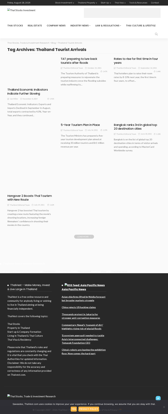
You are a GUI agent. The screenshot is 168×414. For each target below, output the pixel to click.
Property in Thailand (18, 327)
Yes (74, 409)
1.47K (105, 71)
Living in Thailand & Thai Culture (25, 335)
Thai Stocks (15, 25)
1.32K (158, 134)
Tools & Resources (138, 2)
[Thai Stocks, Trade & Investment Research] (31, 395)
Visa (103, 271)
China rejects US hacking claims (79, 307)
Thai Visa (119, 2)
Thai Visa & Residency (19, 339)
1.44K (158, 71)
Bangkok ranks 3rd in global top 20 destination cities (135, 127)
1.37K (105, 130)
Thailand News (119, 271)
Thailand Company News (22, 186)
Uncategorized (18, 189)
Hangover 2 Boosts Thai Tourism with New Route (29, 198)
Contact (155, 2)
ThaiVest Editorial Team (73, 68)
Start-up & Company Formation (24, 331)
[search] (156, 34)
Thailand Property (86, 2)
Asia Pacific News (74, 289)
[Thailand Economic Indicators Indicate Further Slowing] (30, 71)
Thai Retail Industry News (23, 184)
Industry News (79, 25)
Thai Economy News (20, 83)
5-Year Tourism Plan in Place (80, 125)
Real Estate (35, 25)
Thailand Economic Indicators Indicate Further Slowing (27, 91)
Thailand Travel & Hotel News (25, 188)
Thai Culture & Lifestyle (141, 25)
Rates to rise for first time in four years (136, 61)
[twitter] (158, 398)
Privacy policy (88, 409)
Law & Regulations (107, 25)
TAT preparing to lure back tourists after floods (79, 61)
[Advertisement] (122, 13)
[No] (164, 407)
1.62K (52, 205)
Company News (56, 25)
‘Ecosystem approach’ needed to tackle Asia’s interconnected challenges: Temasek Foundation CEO (83, 339)
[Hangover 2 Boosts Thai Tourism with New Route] (30, 157)
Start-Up (105, 2)
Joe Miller (14, 99)
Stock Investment (63, 2)
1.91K (52, 99)
